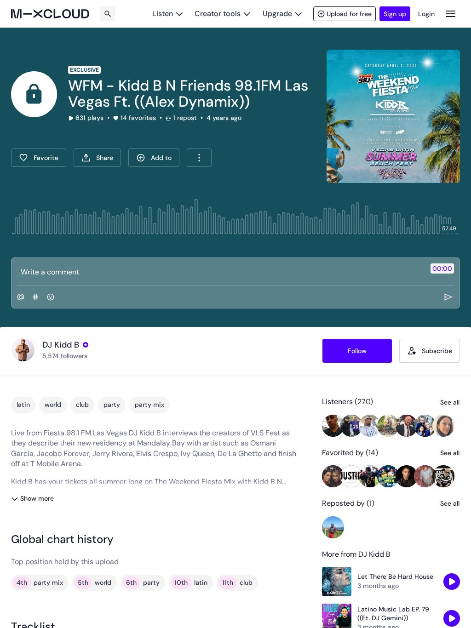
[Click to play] (34, 94)
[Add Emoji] (50, 297)
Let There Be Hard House (395, 576)
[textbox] (220, 271)
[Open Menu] (451, 13)
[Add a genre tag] (35, 297)
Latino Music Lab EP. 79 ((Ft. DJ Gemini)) (393, 613)
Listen (162, 13)
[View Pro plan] (85, 345)
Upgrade (277, 13)
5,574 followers (64, 356)
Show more (37, 498)
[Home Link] (50, 13)
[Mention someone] (20, 297)
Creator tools (218, 13)
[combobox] (199, 157)
